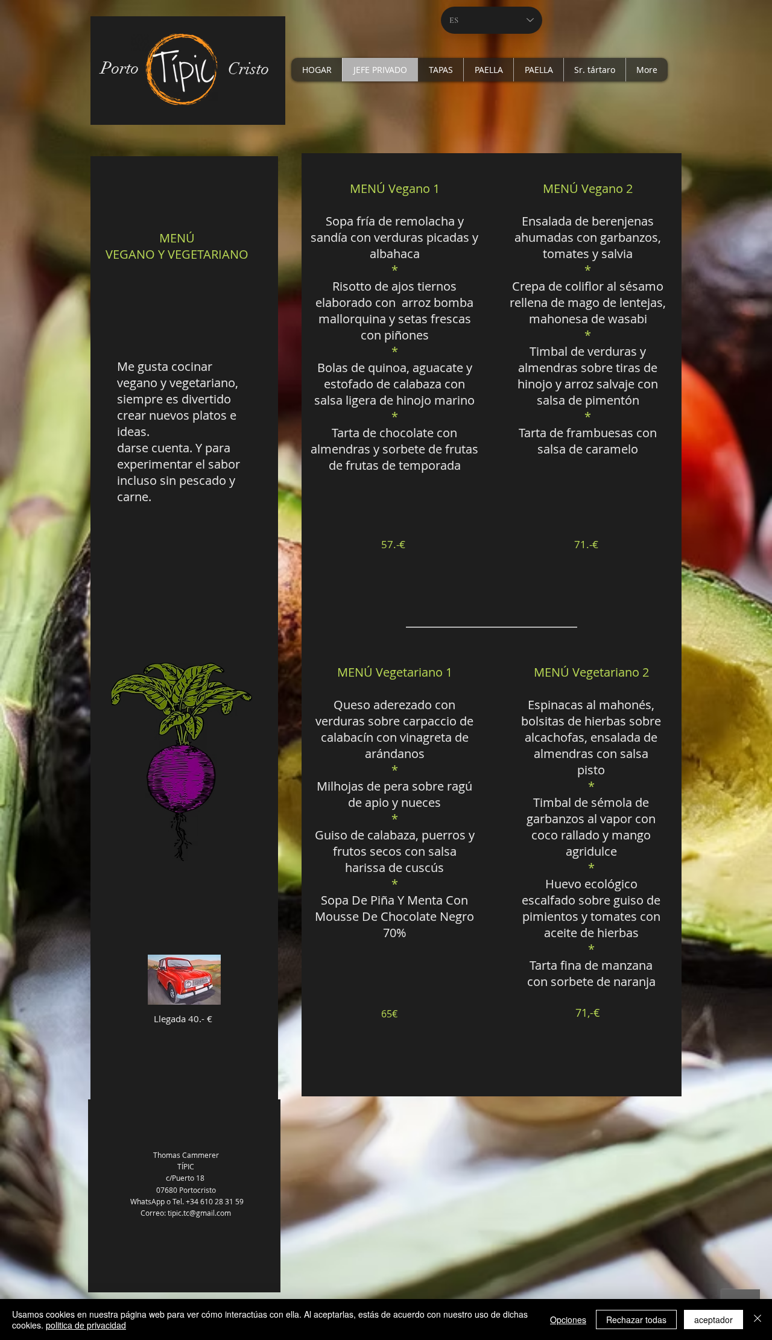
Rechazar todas (636, 1319)
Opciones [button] (568, 1319)
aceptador (713, 1319)
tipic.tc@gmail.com (199, 1213)
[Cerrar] (757, 1319)
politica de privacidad (86, 1325)
